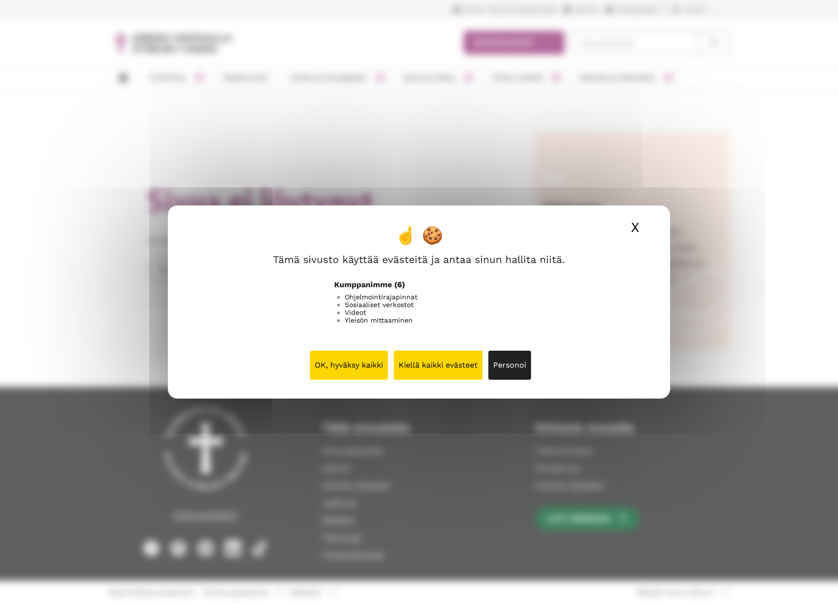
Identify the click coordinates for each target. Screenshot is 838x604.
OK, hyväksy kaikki (349, 365)
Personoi (509, 365)
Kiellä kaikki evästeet (438, 365)
